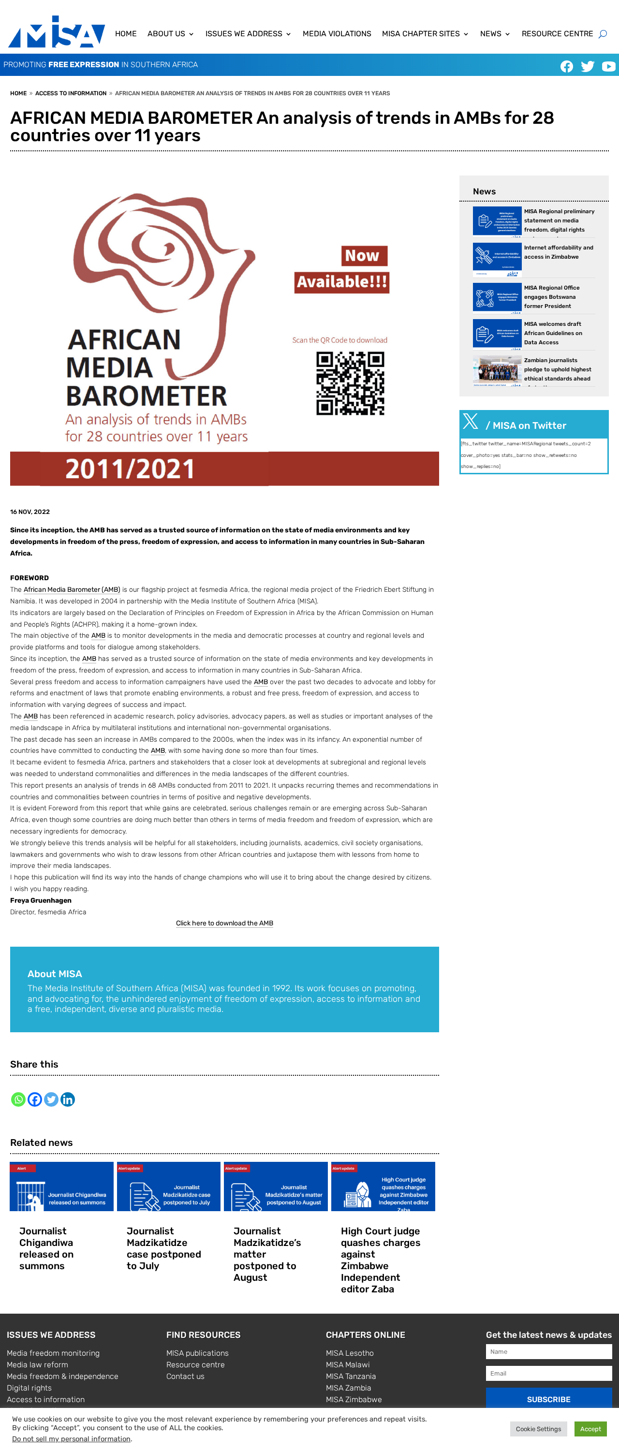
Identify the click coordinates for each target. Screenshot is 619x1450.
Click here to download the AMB (224, 923)
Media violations (337, 34)
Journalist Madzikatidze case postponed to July (164, 1248)
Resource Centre (557, 34)
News (490, 34)
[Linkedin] (67, 1099)
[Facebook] (35, 1099)
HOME (126, 34)
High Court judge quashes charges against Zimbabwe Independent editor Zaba (381, 1260)
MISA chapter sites (421, 34)
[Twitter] (51, 1099)
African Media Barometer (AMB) (72, 590)
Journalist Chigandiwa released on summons (46, 1248)
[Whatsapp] (18, 1099)
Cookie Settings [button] (538, 1429)
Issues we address (244, 34)
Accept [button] (590, 1429)
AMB (98, 635)
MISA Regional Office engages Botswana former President (552, 296)
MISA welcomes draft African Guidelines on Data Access (553, 333)
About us (166, 34)
